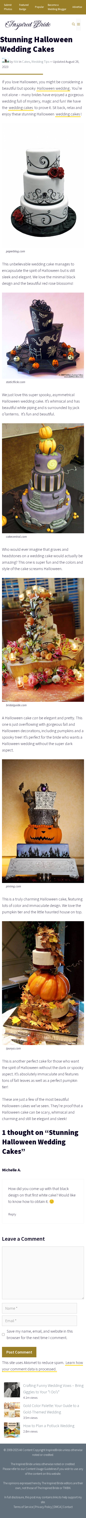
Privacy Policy (43, 1507)
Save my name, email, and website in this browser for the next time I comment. (40, 1334)
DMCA (57, 1507)
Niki (16, 61)
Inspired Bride (27, 24)
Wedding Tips (40, 61)
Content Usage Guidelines (41, 1469)
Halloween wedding (53, 88)
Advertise (77, 7)
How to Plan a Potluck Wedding (48, 1425)
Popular (39, 7)
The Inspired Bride (21, 1464)
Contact (68, 1507)
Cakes (26, 61)
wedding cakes (21, 107)
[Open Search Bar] (73, 24)
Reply (12, 1214)
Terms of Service (23, 1507)
